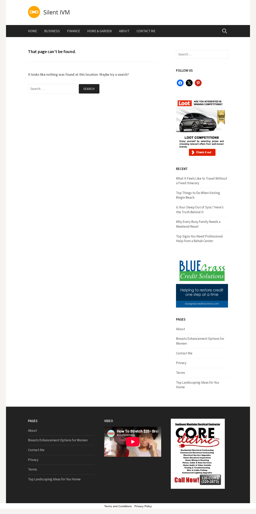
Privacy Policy (143, 506)
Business (52, 31)
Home (32, 31)
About (124, 31)
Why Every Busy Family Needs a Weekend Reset (198, 224)
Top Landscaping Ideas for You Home (54, 479)
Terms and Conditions (118, 506)
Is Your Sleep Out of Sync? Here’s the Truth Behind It (200, 209)
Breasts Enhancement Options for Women (58, 440)
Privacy (181, 363)
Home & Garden (99, 31)
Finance (73, 31)
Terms (180, 372)
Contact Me (146, 31)
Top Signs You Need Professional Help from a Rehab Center (199, 238)
